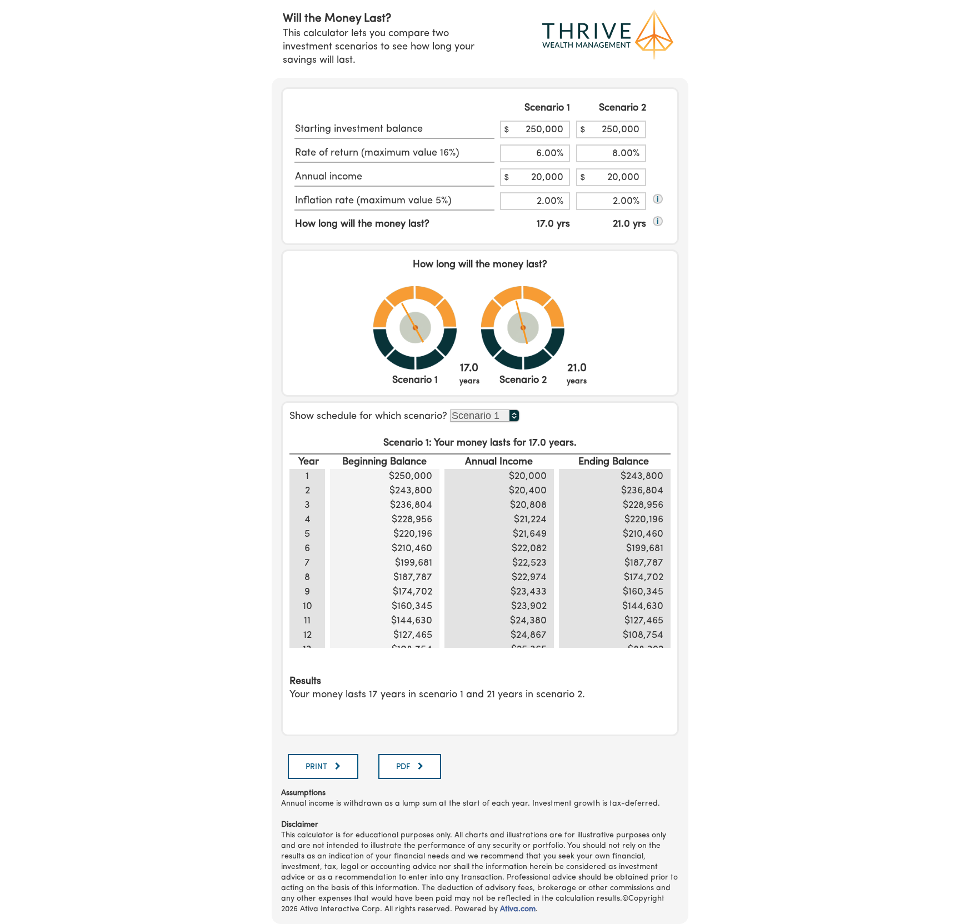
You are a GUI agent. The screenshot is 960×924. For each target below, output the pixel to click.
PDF (404, 767)
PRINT (317, 767)
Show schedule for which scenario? (368, 416)
